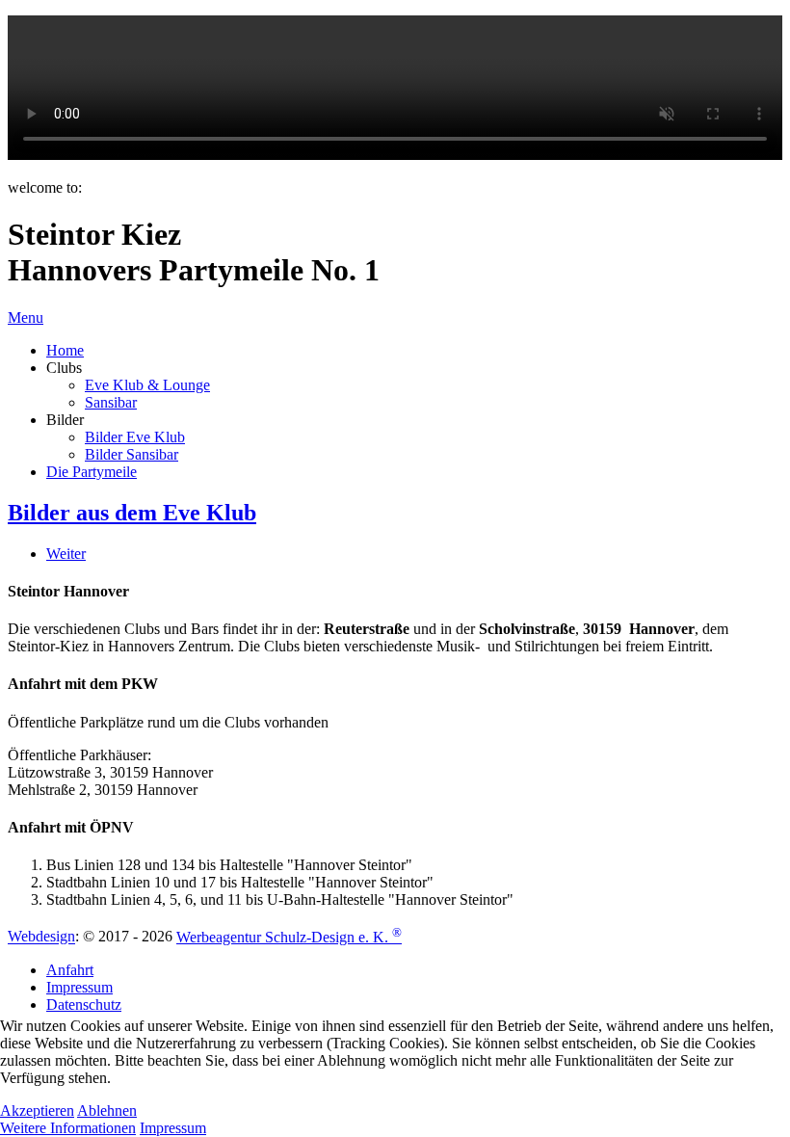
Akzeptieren (37, 1110)
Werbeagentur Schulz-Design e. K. (289, 937)
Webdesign (41, 937)
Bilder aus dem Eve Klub (132, 512)
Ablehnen (107, 1110)
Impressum (173, 1128)
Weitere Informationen (68, 1128)
